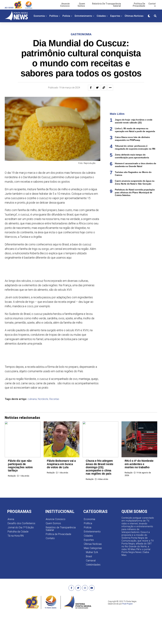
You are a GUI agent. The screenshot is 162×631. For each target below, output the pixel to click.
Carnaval (91, 560)
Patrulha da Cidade (18, 531)
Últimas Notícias (134, 15)
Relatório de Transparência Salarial (61, 529)
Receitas (54, 399)
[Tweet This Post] (97, 87)
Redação (12, 476)
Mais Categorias (87, 29)
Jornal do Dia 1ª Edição (21, 527)
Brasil (89, 556)
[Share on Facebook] (91, 87)
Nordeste (43, 399)
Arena (11, 519)
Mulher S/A (92, 552)
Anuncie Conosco (55, 519)
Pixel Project (127, 604)
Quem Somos (53, 523)
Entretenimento (83, 15)
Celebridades (93, 564)
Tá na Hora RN (16, 535)
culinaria (32, 399)
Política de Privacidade (58, 534)
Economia (39, 15)
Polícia (66, 15)
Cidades (101, 15)
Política (53, 15)
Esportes (115, 15)
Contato (50, 538)
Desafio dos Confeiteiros (21, 523)
